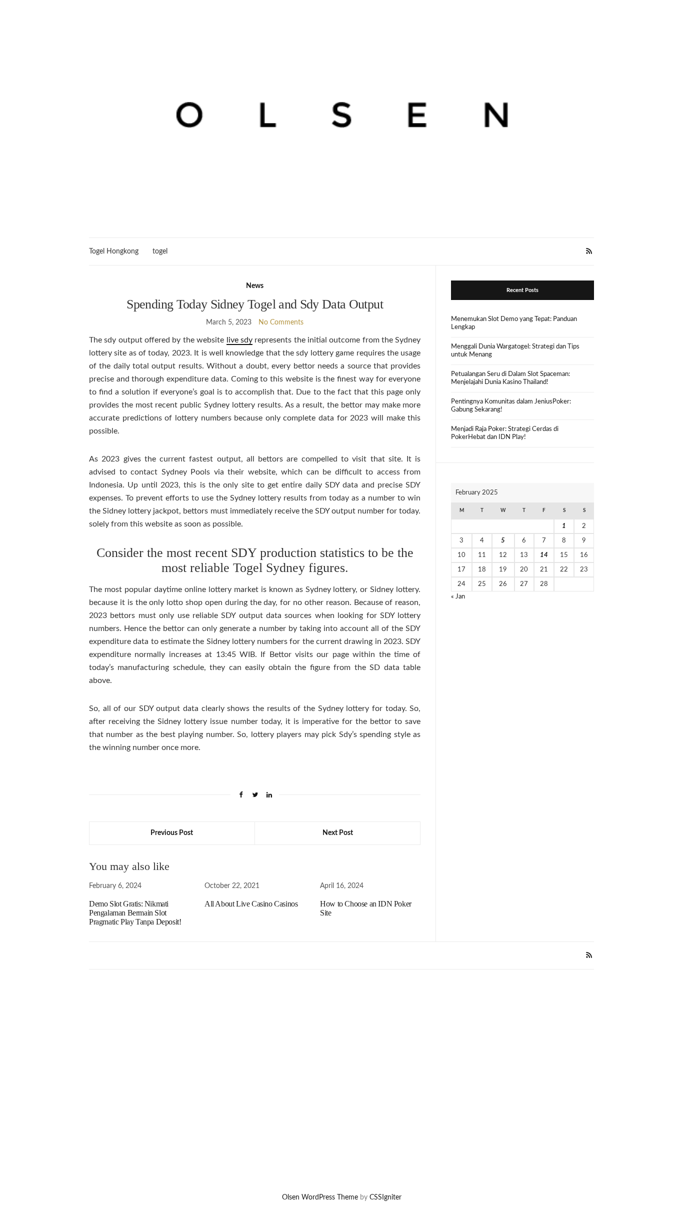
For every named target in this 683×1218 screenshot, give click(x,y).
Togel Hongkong (113, 251)
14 (544, 555)
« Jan (458, 597)
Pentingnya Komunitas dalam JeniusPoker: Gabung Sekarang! (511, 405)
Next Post (337, 833)
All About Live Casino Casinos (251, 904)
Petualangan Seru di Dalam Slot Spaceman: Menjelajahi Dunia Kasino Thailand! (510, 378)
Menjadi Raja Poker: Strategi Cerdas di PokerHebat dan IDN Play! (504, 433)
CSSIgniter (386, 1197)
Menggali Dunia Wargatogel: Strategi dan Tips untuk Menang (515, 351)
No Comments (281, 322)
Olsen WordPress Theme (320, 1197)
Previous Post (171, 833)
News (255, 286)
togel (160, 251)
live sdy (239, 340)
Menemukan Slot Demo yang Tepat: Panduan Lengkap (514, 323)
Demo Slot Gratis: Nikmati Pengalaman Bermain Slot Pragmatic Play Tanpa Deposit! (135, 913)
